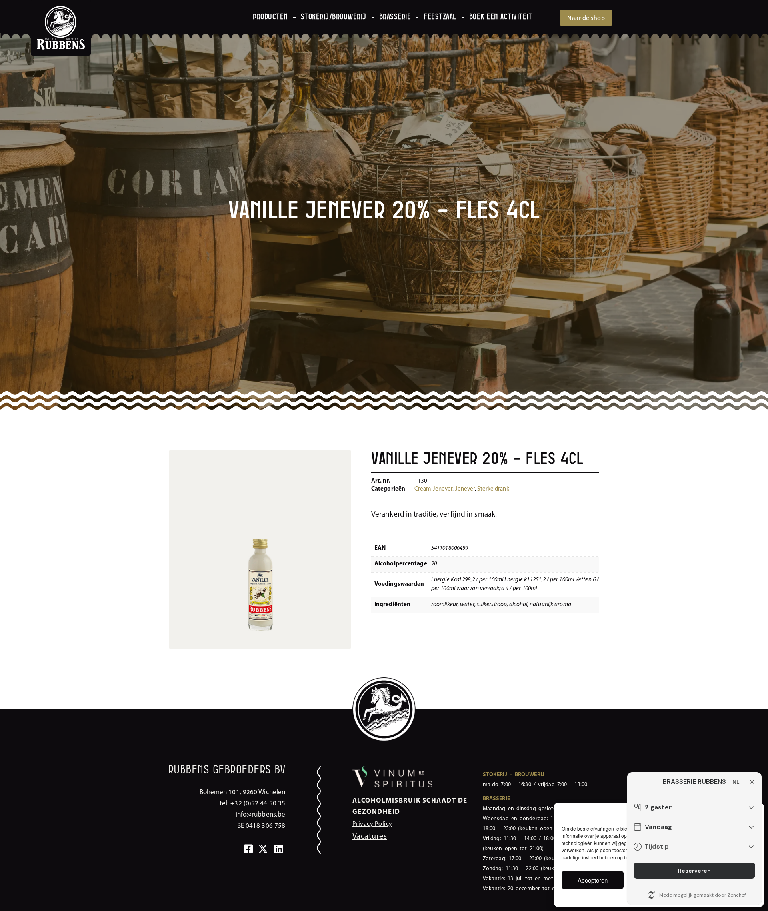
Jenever (465, 489)
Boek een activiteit (500, 17)
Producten (270, 17)
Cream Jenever (433, 489)
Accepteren (593, 880)
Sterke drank (493, 489)
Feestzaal (440, 17)
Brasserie (395, 17)
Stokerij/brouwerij (333, 17)
